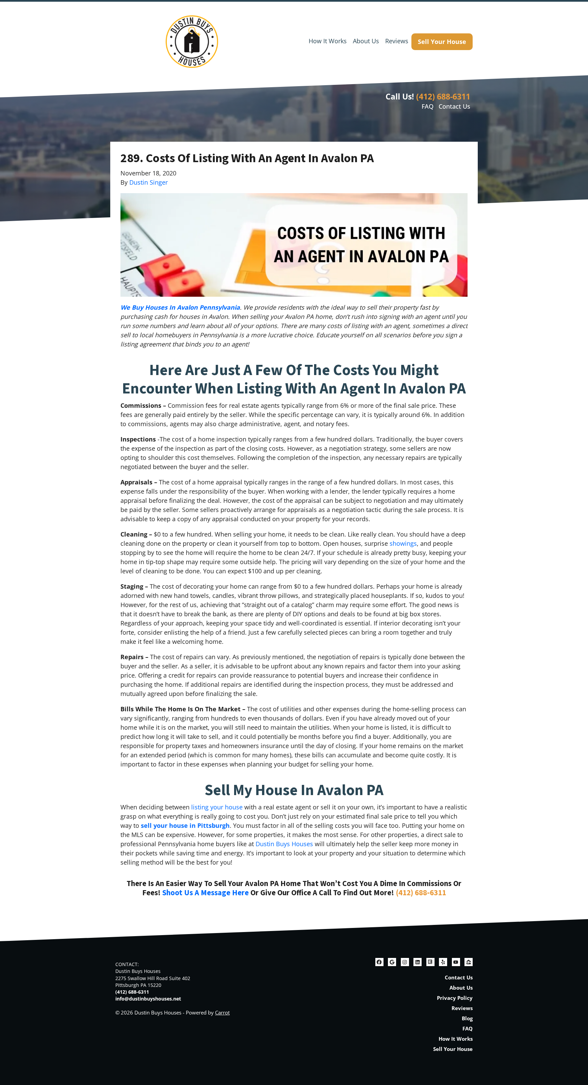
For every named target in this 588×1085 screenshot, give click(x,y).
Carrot (222, 1012)
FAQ (428, 106)
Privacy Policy (455, 997)
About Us (366, 41)
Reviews (396, 41)
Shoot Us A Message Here (205, 892)
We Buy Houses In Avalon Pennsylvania (180, 307)
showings (403, 543)
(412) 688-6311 (443, 96)
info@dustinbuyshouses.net (148, 999)
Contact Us (454, 106)
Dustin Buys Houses (284, 844)
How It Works (328, 41)
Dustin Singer (148, 182)
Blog (467, 1018)
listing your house (217, 807)
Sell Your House (442, 41)
